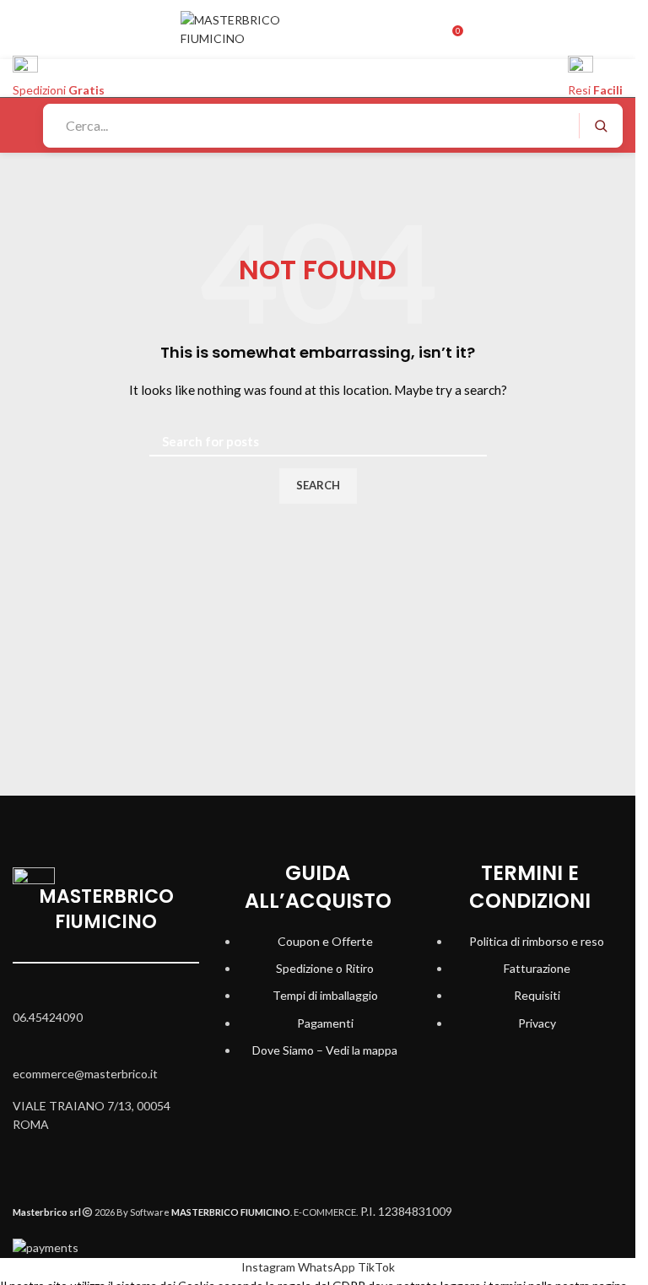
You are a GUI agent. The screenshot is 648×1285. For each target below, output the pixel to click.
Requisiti (537, 995)
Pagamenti (325, 1023)
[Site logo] (256, 28)
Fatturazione (537, 968)
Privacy (537, 1023)
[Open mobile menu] (19, 126)
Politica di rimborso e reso (536, 941)
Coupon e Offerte (325, 941)
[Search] (600, 125)
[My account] (434, 29)
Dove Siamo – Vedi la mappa (324, 1050)
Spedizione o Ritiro (325, 968)
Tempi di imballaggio (325, 995)
